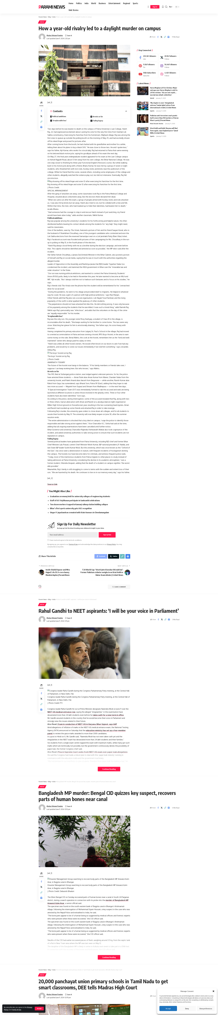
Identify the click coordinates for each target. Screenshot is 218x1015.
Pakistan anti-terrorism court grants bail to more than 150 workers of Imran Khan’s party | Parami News (164, 118)
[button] (213, 991)
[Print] (168, 37)
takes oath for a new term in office (108, 715)
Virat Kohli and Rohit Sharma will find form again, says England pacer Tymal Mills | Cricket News (164, 130)
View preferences (205, 1009)
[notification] (163, 7)
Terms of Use (16, 1010)
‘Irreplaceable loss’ (60, 120)
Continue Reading (109, 769)
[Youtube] (147, 74)
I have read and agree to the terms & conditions (66, 540)
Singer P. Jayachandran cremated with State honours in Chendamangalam (79, 512)
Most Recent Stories (156, 123)
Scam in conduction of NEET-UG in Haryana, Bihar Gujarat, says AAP (87, 724)
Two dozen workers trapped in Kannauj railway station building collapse (79, 504)
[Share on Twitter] (161, 37)
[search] (166, 7)
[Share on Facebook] (157, 37)
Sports (152, 111)
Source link (52, 484)
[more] (148, 7)
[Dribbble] (169, 74)
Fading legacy (98, 121)
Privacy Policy (111, 544)
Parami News (52, 7)
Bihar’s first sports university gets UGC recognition (71, 508)
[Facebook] (147, 57)
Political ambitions (59, 116)
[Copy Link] (164, 37)
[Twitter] (169, 57)
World (152, 98)
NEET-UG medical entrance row (61, 712)
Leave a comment (120, 587)
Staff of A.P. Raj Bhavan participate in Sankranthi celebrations (75, 500)
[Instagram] (169, 66)
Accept (168, 1009)
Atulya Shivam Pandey (55, 35)
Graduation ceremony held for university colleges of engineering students (80, 496)
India (42, 22)
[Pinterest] (147, 66)
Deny (187, 1009)
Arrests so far (98, 117)
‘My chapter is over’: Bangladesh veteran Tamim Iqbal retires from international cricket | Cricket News (163, 105)
